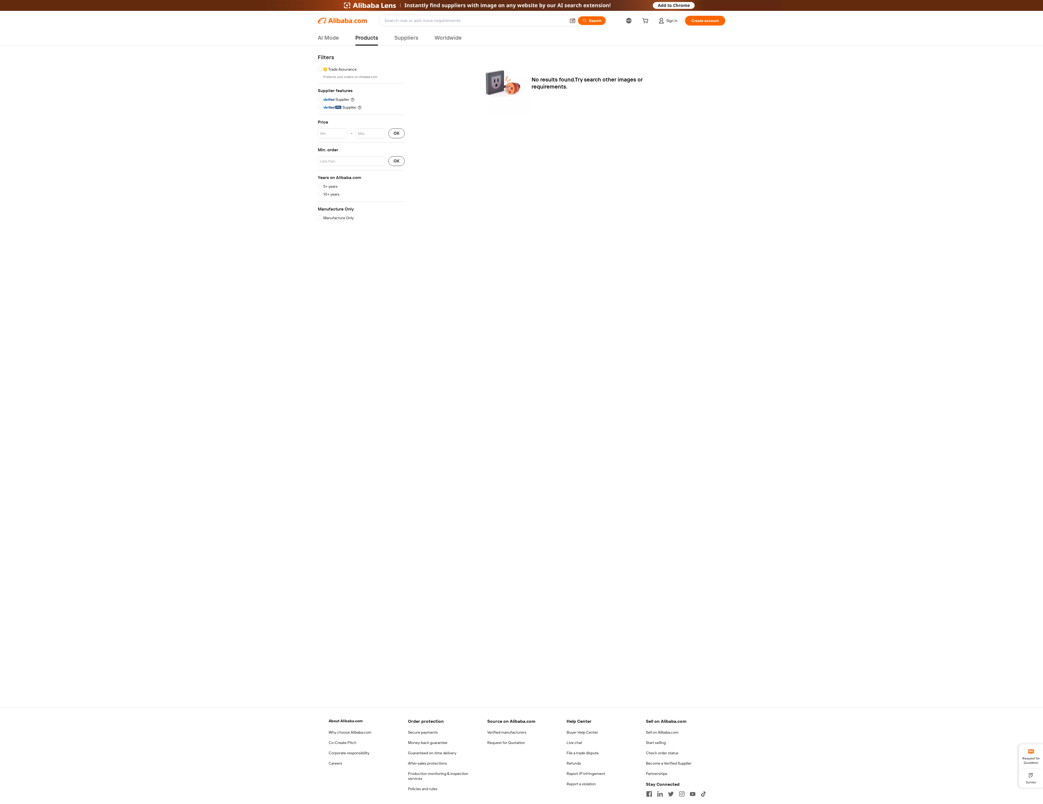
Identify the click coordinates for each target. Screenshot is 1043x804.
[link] (1031, 756)
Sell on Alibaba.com (662, 732)
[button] (572, 20)
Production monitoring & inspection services (438, 776)
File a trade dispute (583, 753)
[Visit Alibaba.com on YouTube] (692, 794)
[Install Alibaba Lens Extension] (521, 5)
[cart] (646, 21)
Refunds (574, 763)
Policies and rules (422, 789)
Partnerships (656, 773)
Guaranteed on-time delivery (432, 753)
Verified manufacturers (506, 732)
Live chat (574, 742)
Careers (335, 763)
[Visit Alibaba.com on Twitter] (671, 794)
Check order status (662, 753)
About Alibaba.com (346, 721)
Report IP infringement (586, 773)
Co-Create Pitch (342, 742)
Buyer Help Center (582, 732)
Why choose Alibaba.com (350, 732)
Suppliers (406, 37)
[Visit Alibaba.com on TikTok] (703, 794)
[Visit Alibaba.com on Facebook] (649, 794)
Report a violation (581, 784)
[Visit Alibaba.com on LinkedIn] (660, 794)
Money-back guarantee (427, 742)
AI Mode (328, 37)
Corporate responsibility (349, 753)
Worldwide (448, 37)
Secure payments (423, 732)
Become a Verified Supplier (669, 763)
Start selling (656, 742)
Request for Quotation (506, 742)
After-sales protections (427, 763)
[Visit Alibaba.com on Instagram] (681, 794)
